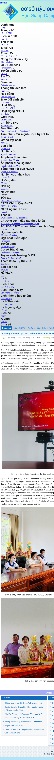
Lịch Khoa (5, 281)
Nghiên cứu (5, 149)
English (3, 2)
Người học (5, 189)
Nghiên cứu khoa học (9, 172)
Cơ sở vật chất (7, 137)
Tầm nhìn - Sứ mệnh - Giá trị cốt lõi (15, 131)
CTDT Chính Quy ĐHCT (11, 200)
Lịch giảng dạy (7, 304)
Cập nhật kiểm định (9, 235)
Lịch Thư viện (6, 299)
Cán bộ (3, 183)
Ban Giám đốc (7, 125)
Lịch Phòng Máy (7, 287)
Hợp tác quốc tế (7, 229)
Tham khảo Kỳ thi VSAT (11, 258)
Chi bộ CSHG (6, 120)
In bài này (46, 338)
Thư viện (4, 39)
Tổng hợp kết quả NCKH (11, 166)
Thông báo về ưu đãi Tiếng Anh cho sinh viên (24, 703)
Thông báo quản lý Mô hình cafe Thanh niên (23, 721)
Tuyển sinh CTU (7, 68)
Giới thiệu (5, 114)
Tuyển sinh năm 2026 (14, 725)
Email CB (4, 45)
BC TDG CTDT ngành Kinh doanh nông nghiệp (20, 224)
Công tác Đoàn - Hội (9, 56)
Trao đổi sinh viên (8, 97)
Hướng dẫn (5, 177)
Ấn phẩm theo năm (8, 154)
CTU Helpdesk (7, 62)
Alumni (3, 316)
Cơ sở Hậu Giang (8, 247)
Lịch (2, 275)
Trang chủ (5, 27)
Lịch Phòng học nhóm (10, 293)
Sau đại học (6, 264)
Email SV (4, 50)
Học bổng (4, 91)
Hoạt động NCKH (8, 108)
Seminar (4, 79)
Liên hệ (4, 310)
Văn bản (4, 143)
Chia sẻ (4, 322)
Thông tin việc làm (8, 85)
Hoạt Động (5, 102)
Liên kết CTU (6, 33)
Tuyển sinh (5, 241)
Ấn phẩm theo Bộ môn (10, 160)
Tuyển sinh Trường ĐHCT (11, 252)
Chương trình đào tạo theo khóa (14, 218)
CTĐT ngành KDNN (9, 206)
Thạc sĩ (4, 212)
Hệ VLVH (4, 270)
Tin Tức (4, 74)
